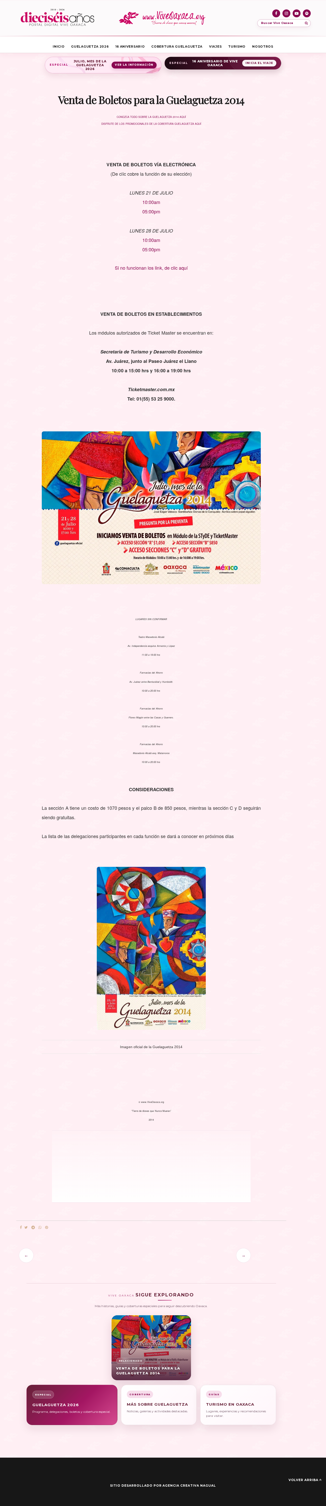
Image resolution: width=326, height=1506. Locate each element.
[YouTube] (297, 13)
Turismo (237, 46)
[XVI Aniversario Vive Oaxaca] (57, 18)
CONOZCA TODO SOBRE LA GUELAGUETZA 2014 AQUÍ (151, 117)
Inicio (58, 46)
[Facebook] (276, 13)
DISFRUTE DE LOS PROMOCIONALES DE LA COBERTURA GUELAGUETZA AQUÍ (151, 124)
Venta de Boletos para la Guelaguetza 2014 (148, 1370)
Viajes (215, 46)
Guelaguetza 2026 (89, 46)
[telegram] (33, 1227)
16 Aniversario (130, 46)
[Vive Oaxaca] (163, 18)
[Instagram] (286, 13)
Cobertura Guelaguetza (176, 46)
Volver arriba (303, 1480)
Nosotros (262, 46)
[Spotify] (307, 13)
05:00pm (151, 249)
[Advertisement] (123, 1166)
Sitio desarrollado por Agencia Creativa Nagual (163, 1485)
